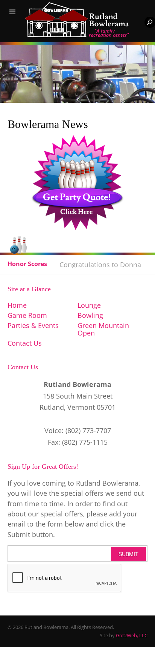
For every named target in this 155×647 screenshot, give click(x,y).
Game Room (27, 315)
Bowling (90, 315)
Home (17, 305)
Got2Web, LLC (131, 635)
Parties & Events (33, 325)
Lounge (89, 305)
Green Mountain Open (103, 329)
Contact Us (25, 343)
